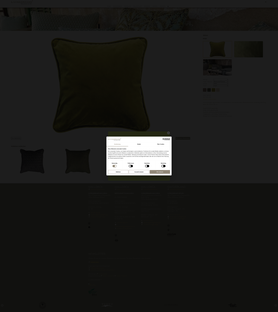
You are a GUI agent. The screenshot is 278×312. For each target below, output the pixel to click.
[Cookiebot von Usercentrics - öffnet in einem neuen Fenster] (163, 139)
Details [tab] (139, 144)
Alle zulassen (159, 172)
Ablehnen (118, 172)
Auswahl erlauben (139, 172)
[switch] (131, 166)
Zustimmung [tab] (117, 144)
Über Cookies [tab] (160, 144)
